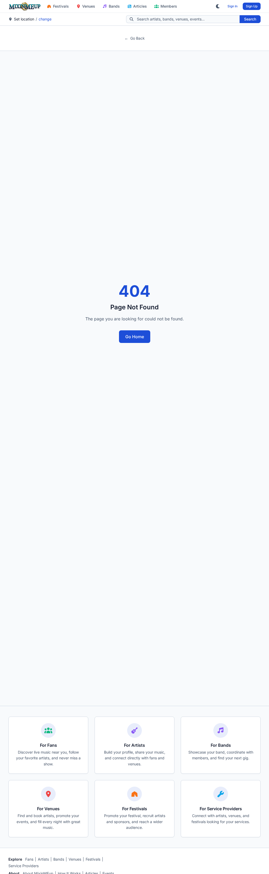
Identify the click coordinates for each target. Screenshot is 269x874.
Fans (29, 859)
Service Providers (23, 866)
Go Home (134, 336)
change (45, 19)
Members (169, 6)
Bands (114, 6)
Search (250, 19)
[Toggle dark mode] (218, 6)
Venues (88, 6)
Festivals (61, 6)
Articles (140, 6)
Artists (43, 859)
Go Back (135, 38)
